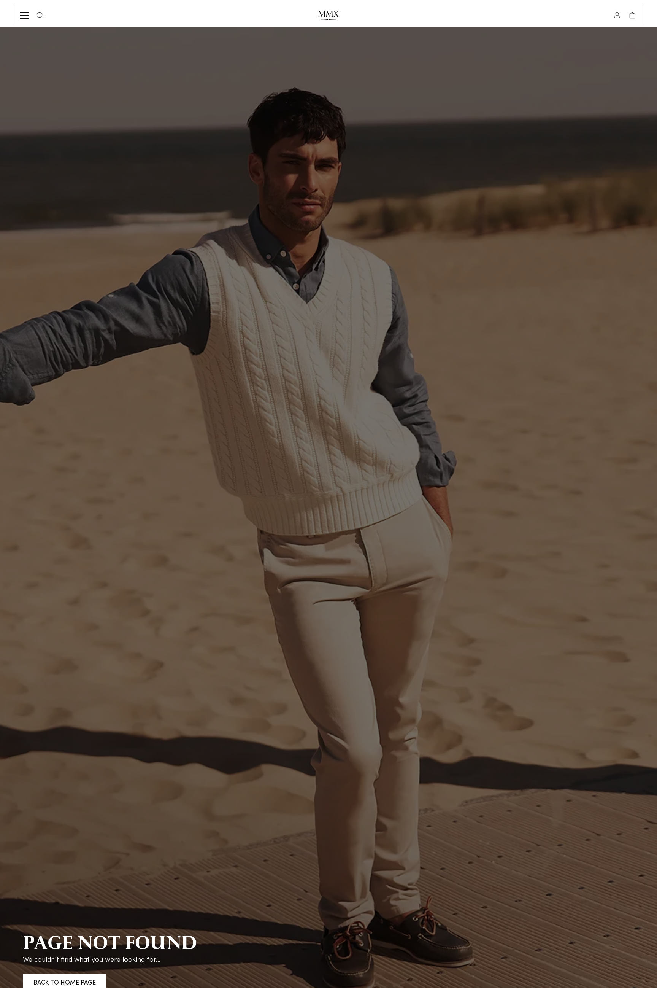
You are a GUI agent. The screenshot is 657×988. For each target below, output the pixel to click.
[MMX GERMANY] (328, 15)
